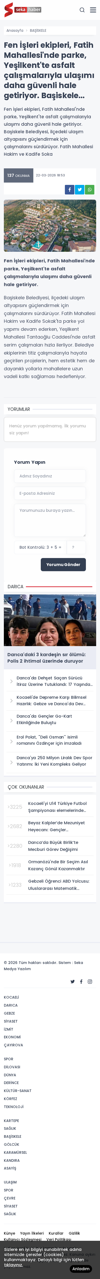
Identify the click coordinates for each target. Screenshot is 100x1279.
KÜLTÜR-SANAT (18, 1090)
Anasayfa (14, 30)
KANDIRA (12, 1160)
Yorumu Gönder (63, 565)
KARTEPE (11, 1120)
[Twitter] (72, 981)
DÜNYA (10, 1075)
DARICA (11, 1005)
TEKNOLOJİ (14, 1106)
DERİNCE (11, 1082)
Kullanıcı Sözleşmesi (22, 1239)
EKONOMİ (12, 1037)
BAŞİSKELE (38, 30)
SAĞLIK (10, 1128)
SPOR (8, 1059)
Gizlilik (74, 1233)
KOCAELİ (11, 997)
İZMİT (8, 1029)
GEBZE (9, 1013)
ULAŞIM (10, 1182)
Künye (9, 1233)
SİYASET (11, 1021)
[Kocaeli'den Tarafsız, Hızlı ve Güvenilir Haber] (29, 9)
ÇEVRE (9, 1198)
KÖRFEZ (10, 1098)
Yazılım (24, 968)
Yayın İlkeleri (32, 1233)
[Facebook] (81, 981)
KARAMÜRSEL (15, 1152)
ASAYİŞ (10, 1168)
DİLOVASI (12, 1067)
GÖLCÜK (11, 1144)
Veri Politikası (58, 1239)
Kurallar (56, 1233)
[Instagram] (90, 981)
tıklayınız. (13, 1265)
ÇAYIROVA (13, 1045)
